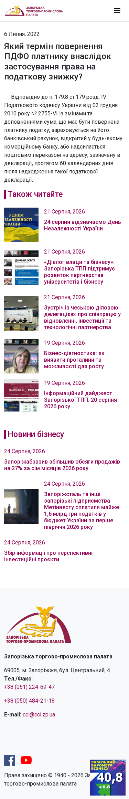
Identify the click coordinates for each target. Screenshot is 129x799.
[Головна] (36, 11)
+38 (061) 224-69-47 (29, 687)
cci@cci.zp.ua (39, 714)
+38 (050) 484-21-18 (29, 700)
